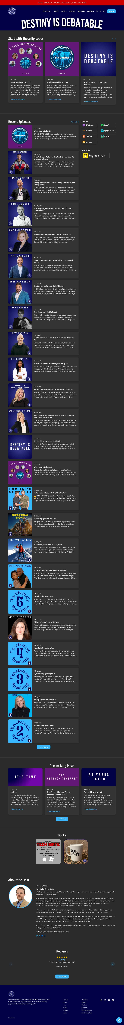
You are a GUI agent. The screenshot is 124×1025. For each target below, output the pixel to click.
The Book (81, 11)
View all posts (62, 819)
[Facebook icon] (109, 1000)
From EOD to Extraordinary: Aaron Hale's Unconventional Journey (53, 261)
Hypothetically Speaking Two (44, 725)
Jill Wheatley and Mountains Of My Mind (48, 545)
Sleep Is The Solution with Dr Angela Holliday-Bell (51, 364)
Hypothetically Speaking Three (44, 674)
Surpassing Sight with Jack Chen (45, 519)
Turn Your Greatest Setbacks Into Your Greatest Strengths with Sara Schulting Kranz (54, 416)
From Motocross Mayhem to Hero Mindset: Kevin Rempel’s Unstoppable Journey (54, 158)
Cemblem (84, 1007)
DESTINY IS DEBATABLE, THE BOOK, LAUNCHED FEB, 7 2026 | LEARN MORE (62, 3)
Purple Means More (87, 1013)
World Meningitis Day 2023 (21, 82)
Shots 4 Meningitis (87, 1010)
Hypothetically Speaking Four (44, 648)
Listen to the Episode (18, 99)
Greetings (62, 960)
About (56, 11)
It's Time (14, 792)
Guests (72, 11)
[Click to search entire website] (104, 11)
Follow (111, 11)
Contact (90, 11)
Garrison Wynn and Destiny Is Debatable (95, 83)
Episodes (46, 11)
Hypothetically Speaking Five (44, 596)
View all (74, 122)
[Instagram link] (97, 11)
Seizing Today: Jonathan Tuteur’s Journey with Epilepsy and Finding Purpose (54, 184)
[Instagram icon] (101, 1000)
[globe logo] (37, 936)
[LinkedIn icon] (113, 1000)
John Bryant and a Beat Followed (45, 312)
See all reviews (62, 976)
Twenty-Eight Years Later (94, 792)
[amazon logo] (45, 936)
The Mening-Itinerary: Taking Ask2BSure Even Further (58, 793)
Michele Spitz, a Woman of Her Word (46, 622)
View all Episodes (43, 747)
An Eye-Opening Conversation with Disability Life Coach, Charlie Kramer (53, 209)
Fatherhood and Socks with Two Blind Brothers (50, 493)
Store (64, 1013)
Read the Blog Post (17, 809)
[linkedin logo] (42, 936)
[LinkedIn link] (100, 11)
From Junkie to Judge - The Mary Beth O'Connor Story (52, 234)
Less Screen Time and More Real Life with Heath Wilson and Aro (54, 339)
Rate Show (84, 1000)
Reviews (84, 1002)
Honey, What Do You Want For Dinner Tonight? (50, 570)
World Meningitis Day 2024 (57, 82)
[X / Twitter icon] (105, 1000)
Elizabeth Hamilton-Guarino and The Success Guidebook (53, 389)
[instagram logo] (40, 936)
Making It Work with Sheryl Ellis (45, 700)
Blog (63, 11)
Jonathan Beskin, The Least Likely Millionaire (49, 286)
